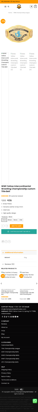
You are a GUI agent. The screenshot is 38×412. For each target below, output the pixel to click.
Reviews (4, 324)
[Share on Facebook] (6, 241)
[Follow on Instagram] (4, 317)
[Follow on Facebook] (2, 317)
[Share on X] (9, 241)
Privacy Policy (6, 373)
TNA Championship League (10, 348)
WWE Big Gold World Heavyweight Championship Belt (9, 292)
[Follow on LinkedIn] (15, 317)
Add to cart (16, 226)
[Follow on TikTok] (6, 317)
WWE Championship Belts (10, 355)
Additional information (14, 252)
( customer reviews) (16, 196)
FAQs (3, 331)
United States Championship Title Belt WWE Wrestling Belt (27, 292)
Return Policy (5, 376)
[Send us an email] (11, 317)
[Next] (33, 33)
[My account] (31, 6)
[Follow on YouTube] (17, 317)
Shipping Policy (6, 370)
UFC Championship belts (9, 362)
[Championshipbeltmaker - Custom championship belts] (19, 7)
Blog (2, 334)
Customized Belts (7, 345)
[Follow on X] (9, 317)
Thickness (5, 217)
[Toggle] (3, 252)
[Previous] (4, 33)
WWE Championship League (22, 12)
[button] (5, 6)
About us (4, 327)
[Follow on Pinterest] (13, 317)
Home (10, 12)
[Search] (8, 6)
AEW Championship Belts (10, 352)
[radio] (4, 220)
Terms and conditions (8, 380)
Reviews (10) (9, 264)
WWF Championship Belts (10, 359)
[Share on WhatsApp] (3, 241)
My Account (5, 337)
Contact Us (5, 383)
